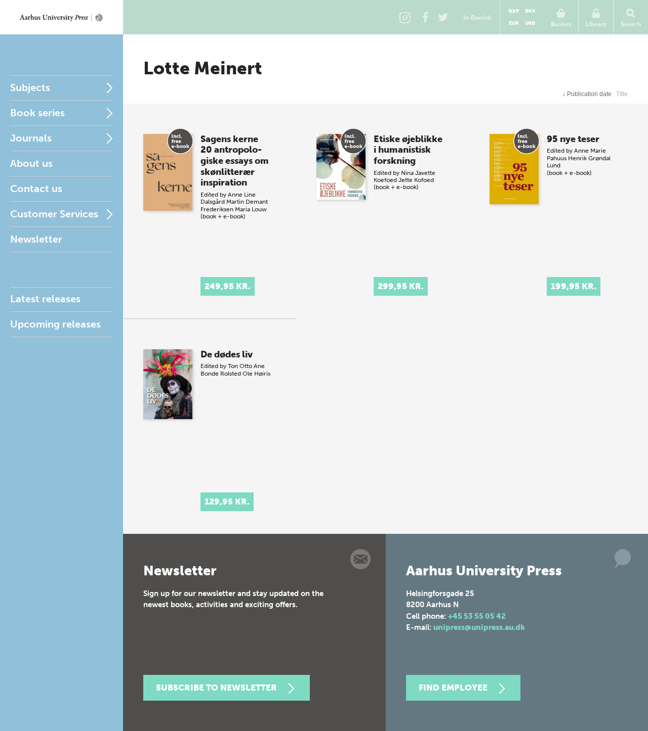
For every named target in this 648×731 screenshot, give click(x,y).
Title (622, 94)
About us (31, 163)
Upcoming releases (55, 324)
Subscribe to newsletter (216, 687)
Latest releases (45, 299)
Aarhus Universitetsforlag (61, 17)
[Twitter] (443, 17)
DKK (530, 11)
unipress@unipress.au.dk (479, 627)
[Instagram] (405, 17)
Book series (37, 113)
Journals (31, 138)
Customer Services (54, 214)
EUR (514, 23)
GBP (513, 11)
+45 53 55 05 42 (477, 616)
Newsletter (36, 239)
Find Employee (453, 687)
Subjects (30, 87)
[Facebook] (425, 17)
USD (530, 23)
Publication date (587, 94)
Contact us (36, 188)
